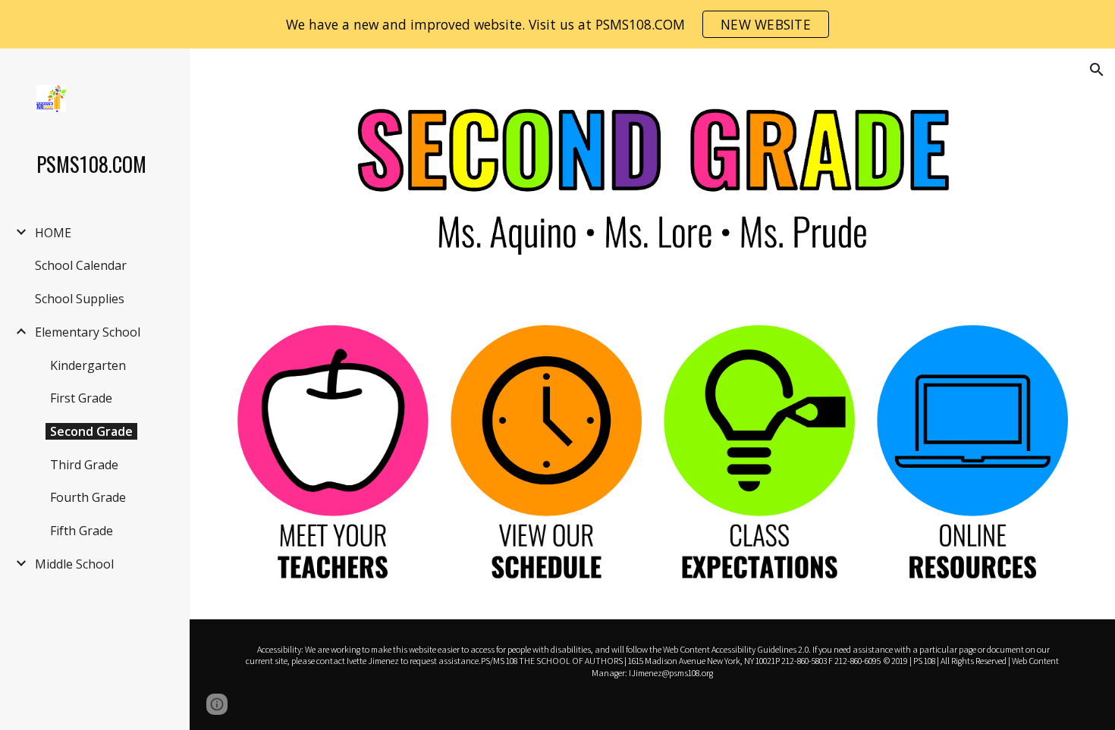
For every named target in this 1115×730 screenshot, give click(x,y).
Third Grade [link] (84, 464)
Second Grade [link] (91, 431)
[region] (557, 24)
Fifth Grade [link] (81, 530)
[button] (1097, 70)
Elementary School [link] (87, 332)
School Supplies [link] (79, 298)
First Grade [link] (81, 398)
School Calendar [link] (81, 265)
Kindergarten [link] (88, 365)
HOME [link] (53, 232)
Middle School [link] (74, 564)
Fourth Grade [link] (88, 497)
